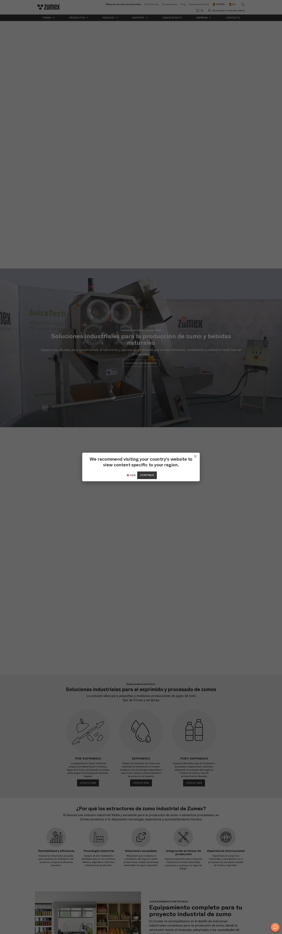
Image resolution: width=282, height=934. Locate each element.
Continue (147, 475)
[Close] (195, 456)
